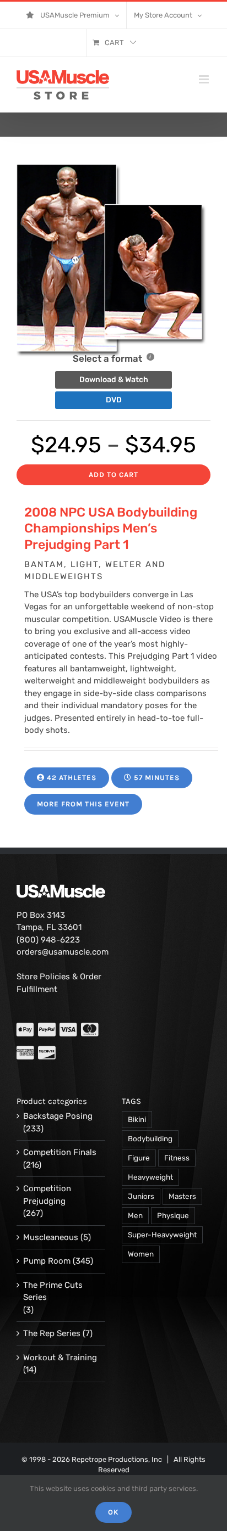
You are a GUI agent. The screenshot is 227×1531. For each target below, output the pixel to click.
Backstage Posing (58, 1116)
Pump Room (47, 1261)
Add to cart (113, 474)
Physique (173, 1215)
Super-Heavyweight (162, 1234)
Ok (113, 1512)
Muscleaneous (50, 1237)
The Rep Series (51, 1333)
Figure (139, 1157)
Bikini (137, 1119)
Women (141, 1253)
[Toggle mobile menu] (204, 79)
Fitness (177, 1157)
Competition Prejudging (47, 1195)
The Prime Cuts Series (53, 1291)
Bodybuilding (150, 1138)
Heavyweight (150, 1177)
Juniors (141, 1196)
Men (135, 1215)
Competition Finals (59, 1152)
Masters (182, 1196)
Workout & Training (60, 1357)
